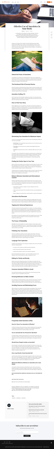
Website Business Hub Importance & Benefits (36, 409)
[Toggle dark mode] (51, 2)
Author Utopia (10, 408)
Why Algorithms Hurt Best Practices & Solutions (37, 406)
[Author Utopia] (9, 405)
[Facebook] (51, 32)
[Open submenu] (20, 2)
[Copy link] (51, 37)
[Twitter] (51, 35)
